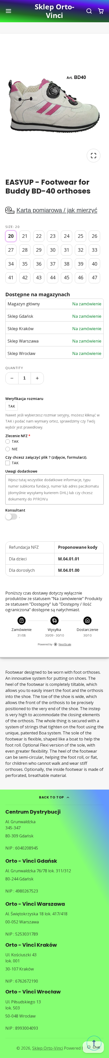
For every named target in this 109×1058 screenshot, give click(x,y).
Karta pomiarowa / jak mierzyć (56, 210)
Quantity (14, 368)
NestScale (65, 644)
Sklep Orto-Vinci (47, 1048)
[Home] (54, 11)
